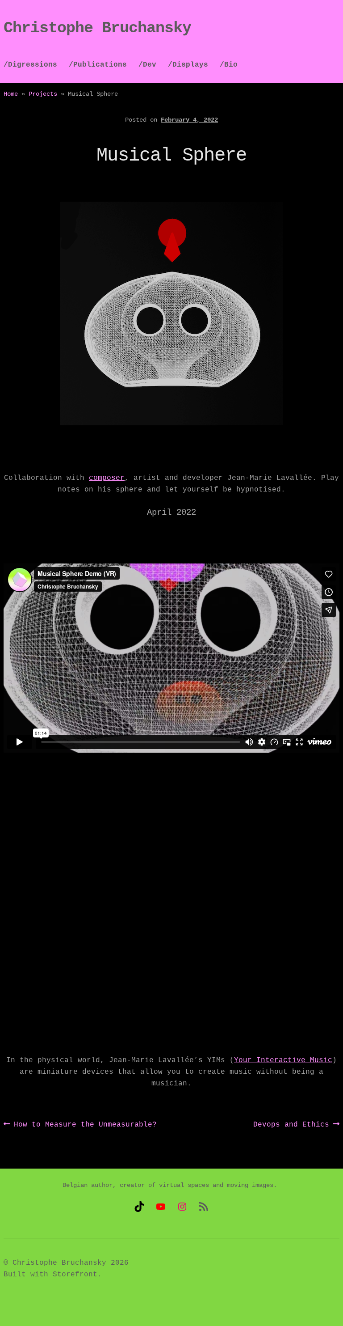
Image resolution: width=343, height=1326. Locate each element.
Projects (43, 93)
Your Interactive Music (283, 1060)
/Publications (98, 65)
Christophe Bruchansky (97, 28)
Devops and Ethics (291, 1125)
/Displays (188, 65)
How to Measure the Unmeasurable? (85, 1125)
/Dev (147, 65)
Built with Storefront (50, 1275)
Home (11, 93)
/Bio (229, 65)
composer (107, 478)
